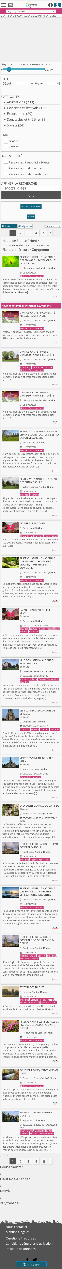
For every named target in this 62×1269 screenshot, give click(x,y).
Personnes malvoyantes (26, 168)
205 (31, 1264)
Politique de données (21, 1249)
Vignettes (25, 226)
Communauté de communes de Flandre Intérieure (25, 247)
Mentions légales (18, 1232)
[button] (31, 207)
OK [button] (31, 195)
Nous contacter (16, 1227)
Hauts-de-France (14, 240)
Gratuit (13, 141)
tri (32, 226)
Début (6, 83)
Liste (6, 226)
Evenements (10, 1167)
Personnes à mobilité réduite (29, 162)
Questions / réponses (21, 1238)
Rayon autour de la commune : (23, 64)
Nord (33, 240)
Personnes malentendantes (28, 174)
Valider (31, 217)
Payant (13, 147)
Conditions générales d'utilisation (29, 1244)
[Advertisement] (31, 39)
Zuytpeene (9, 1203)
